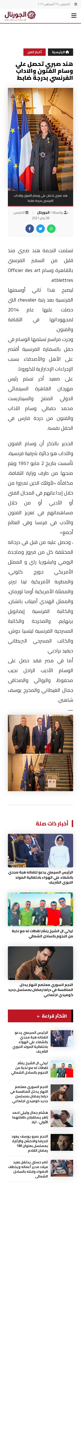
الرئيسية (58, 52)
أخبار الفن (34, 52)
